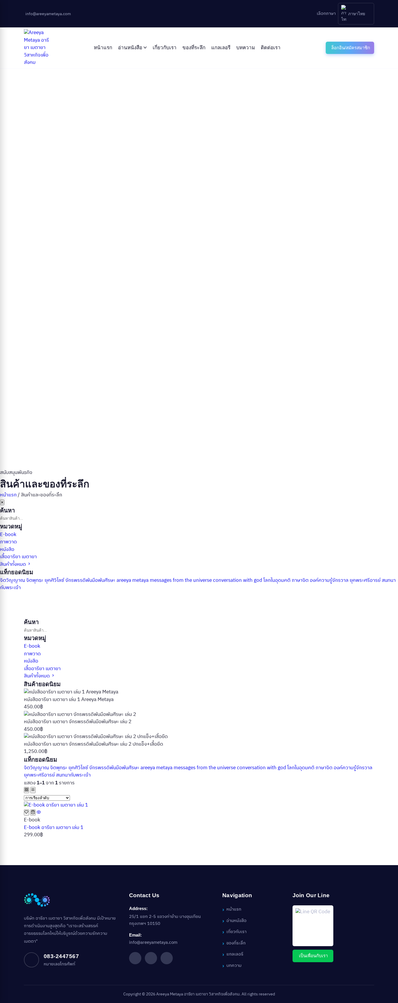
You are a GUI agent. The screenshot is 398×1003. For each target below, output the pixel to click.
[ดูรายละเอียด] (39, 813)
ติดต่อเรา (271, 47)
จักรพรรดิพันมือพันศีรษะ (91, 580)
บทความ (245, 47)
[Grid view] (26, 790)
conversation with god (238, 580)
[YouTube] (167, 958)
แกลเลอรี (220, 47)
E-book (8, 535)
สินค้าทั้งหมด (13, 564)
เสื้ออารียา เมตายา (18, 557)
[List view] (33, 790)
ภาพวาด (8, 542)
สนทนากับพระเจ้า (73, 775)
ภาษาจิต (301, 580)
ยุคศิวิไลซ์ (55, 580)
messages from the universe (181, 580)
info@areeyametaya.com (153, 942)
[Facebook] (135, 958)
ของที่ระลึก (193, 47)
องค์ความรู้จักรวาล (330, 580)
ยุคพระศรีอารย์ (366, 580)
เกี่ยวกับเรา (165, 47)
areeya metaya (133, 580)
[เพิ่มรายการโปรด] (26, 812)
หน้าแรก (103, 47)
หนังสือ (7, 549)
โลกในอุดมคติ (277, 580)
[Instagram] (151, 958)
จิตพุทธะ (35, 580)
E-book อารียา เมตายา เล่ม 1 (53, 827)
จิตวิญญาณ (13, 580)
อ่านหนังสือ (130, 47)
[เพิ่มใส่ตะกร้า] (33, 812)
